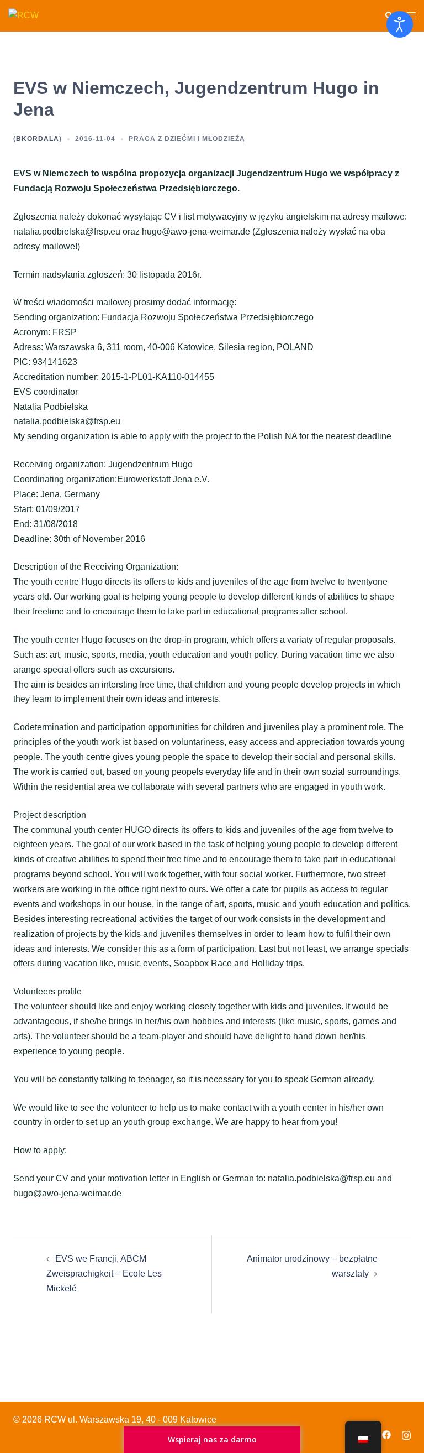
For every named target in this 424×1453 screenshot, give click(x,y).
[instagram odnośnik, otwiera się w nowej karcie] (406, 1434)
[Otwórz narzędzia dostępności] (399, 24)
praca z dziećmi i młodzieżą (187, 139)
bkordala (37, 139)
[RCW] (23, 15)
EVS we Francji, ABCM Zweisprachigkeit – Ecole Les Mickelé (104, 1273)
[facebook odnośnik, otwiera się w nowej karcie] (386, 1434)
